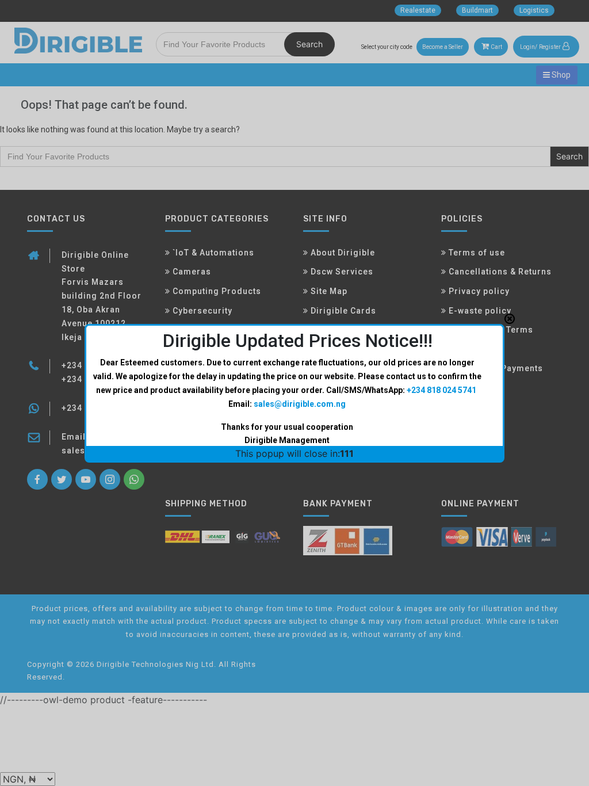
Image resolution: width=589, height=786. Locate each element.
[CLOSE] (509, 319)
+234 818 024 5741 (441, 390)
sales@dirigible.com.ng (300, 404)
